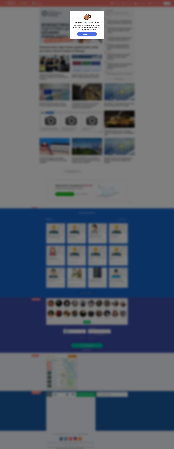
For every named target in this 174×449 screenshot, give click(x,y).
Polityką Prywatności (95, 25)
